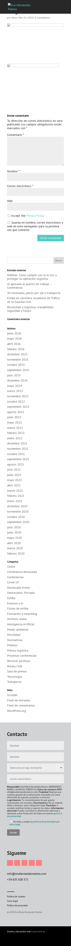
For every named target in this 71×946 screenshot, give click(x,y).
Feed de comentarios (21, 705)
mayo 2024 (14, 386)
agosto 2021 (15, 464)
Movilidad (13, 635)
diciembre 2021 (17, 443)
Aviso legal (12, 901)
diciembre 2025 (17, 354)
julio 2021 (14, 469)
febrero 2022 (15, 433)
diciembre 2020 (17, 506)
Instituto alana (17, 619)
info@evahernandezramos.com (26, 874)
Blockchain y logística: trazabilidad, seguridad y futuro (30, 309)
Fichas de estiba (17, 608)
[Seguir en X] (32, 863)
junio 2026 (14, 333)
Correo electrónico (20, 186)
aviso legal (14, 824)
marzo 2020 (15, 548)
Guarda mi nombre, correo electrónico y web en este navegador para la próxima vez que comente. (35, 226)
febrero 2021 (15, 496)
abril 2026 (14, 344)
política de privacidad (44, 821)
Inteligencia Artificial (20, 624)
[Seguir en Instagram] (10, 863)
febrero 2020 (15, 553)
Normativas (14, 640)
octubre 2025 (16, 365)
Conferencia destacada (22, 572)
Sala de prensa (16, 671)
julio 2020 (14, 527)
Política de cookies (16, 896)
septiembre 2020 (18, 522)
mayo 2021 (14, 480)
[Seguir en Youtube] (39, 863)
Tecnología (14, 677)
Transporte (14, 682)
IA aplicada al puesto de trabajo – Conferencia (29, 286)
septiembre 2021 (18, 459)
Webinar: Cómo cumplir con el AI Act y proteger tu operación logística (32, 277)
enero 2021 (14, 501)
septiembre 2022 (18, 407)
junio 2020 (14, 532)
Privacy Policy (35, 216)
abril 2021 (14, 485)
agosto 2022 (15, 412)
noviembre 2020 (17, 511)
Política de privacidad (17, 905)
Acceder (12, 695)
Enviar (13, 832)
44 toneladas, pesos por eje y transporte (33, 293)
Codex (11, 566)
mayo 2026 (14, 338)
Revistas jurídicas (18, 661)
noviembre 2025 (17, 359)
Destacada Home (18, 587)
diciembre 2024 (17, 380)
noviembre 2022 (17, 396)
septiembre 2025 (18, 370)
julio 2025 (14, 375)
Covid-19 (13, 582)
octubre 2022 (16, 401)
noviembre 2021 (17, 449)
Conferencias (15, 577)
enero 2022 (14, 438)
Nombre (13, 171)
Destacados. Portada (20, 593)
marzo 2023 (15, 391)
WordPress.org (16, 711)
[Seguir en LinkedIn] (24, 863)
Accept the (27, 216)
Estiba (11, 598)
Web (10, 201)
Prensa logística (17, 650)
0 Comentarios (42, 17)
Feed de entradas (18, 700)
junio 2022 (14, 417)
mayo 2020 (14, 538)
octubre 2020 (16, 517)
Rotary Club (14, 666)
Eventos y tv (15, 603)
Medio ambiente (17, 629)
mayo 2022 (14, 422)
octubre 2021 (16, 454)
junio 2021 (14, 475)
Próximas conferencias (22, 656)
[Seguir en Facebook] (17, 863)
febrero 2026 (15, 349)
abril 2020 (14, 543)
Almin (14, 17)
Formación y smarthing (22, 614)
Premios (12, 645)
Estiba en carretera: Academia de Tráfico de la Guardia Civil (33, 300)
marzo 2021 (15, 491)
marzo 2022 (15, 428)
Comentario (15, 135)
